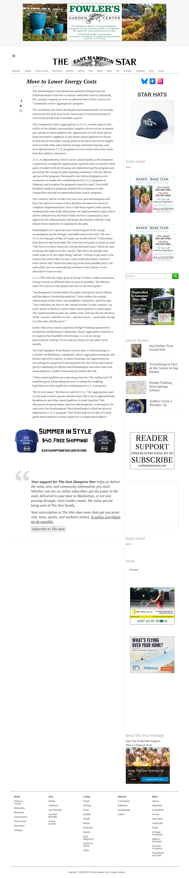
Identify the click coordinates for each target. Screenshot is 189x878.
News (17, 796)
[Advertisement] (152, 705)
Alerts (155, 827)
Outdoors (88, 827)
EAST (151, 71)
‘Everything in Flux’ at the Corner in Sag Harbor (163, 367)
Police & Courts (41, 71)
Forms (155, 814)
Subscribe (157, 823)
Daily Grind (20, 821)
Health (86, 819)
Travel (86, 801)
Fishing (87, 805)
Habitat (87, 814)
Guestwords (124, 810)
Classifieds (140, 71)
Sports (99, 71)
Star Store (157, 819)
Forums (133, 569)
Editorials (123, 805)
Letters (109, 71)
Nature (86, 823)
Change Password (157, 833)
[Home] (94, 61)
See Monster (55, 810)
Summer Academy (157, 847)
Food (91, 71)
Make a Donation (157, 840)
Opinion (81, 71)
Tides (86, 850)
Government (57, 71)
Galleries (53, 805)
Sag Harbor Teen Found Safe (161, 347)
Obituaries (16, 71)
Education (128, 71)
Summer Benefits (53, 815)
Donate (161, 71)
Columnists (123, 801)
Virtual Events (52, 822)
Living (86, 796)
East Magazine (88, 837)
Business (70, 71)
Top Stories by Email (158, 854)
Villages (28, 71)
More (155, 796)
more (128, 167)
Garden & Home (88, 844)
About (155, 801)
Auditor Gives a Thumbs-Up (160, 403)
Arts (117, 71)
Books (52, 801)
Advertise (157, 805)
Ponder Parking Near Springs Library (160, 386)
